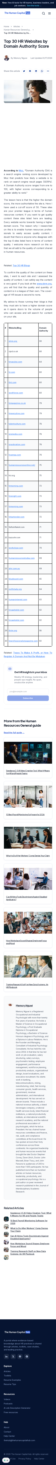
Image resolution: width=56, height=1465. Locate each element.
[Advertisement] (28, 133)
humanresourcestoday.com (22, 558)
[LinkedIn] (6, 1356)
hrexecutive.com (16, 413)
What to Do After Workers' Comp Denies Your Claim (29, 1229)
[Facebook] (20, 1356)
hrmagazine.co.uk (17, 403)
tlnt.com (12, 382)
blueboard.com (16, 579)
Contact (7, 1432)
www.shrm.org (44, 283)
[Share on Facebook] (30, 71)
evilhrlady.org (15, 589)
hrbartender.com (16, 517)
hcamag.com (15, 455)
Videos (7, 1399)
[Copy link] (48, 71)
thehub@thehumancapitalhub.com (19, 1440)
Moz (21, 170)
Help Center (9, 1436)
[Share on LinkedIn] (36, 71)
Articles (16, 26)
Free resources (11, 1412)
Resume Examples (12, 1380)
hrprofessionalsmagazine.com (23, 641)
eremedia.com (15, 434)
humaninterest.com (18, 599)
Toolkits (7, 1375)
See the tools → (34, 6)
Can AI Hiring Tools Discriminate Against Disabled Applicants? (29, 1237)
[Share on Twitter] (24, 71)
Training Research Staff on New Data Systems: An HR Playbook (28, 1252)
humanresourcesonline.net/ (22, 465)
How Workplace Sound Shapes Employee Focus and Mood (29, 1244)
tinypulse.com (15, 362)
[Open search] (43, 13)
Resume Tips (10, 1384)
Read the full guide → (14, 732)
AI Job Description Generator (17, 1408)
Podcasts (8, 1403)
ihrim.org (13, 630)
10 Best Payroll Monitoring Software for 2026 (28, 1222)
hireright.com (15, 496)
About (6, 1427)
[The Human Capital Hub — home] (17, 13)
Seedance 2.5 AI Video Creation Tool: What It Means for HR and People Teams (30, 1214)
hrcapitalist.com (16, 610)
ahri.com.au (14, 568)
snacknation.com (17, 444)
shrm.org (13, 341)
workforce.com (16, 393)
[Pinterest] (26, 1356)
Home (6, 26)
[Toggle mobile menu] (49, 13)
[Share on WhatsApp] (42, 71)
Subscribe (28, 698)
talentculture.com (17, 424)
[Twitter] (13, 1356)
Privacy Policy (24, 1459)
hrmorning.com (16, 486)
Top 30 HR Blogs (21, 265)
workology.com (16, 548)
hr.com (12, 372)
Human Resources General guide (17, 30)
